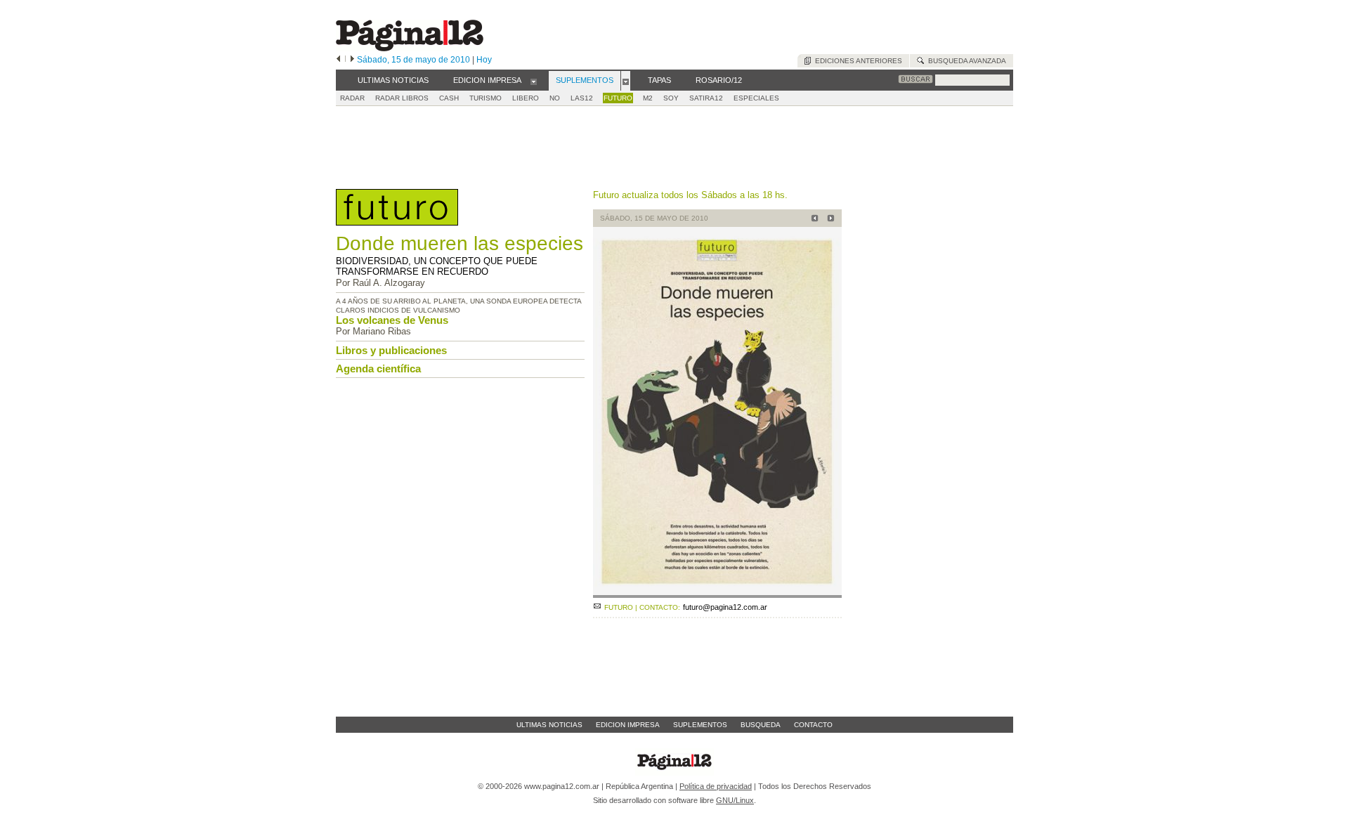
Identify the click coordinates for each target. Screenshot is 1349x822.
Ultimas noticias (549, 725)
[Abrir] (533, 81)
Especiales (756, 98)
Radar (352, 98)
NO (554, 98)
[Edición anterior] (338, 60)
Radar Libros (402, 98)
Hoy (484, 60)
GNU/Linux (735, 800)
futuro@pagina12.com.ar (725, 607)
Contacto (813, 725)
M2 (648, 98)
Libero (525, 98)
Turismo (485, 98)
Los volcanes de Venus (392, 320)
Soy (671, 98)
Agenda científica (378, 368)
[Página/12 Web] (409, 48)
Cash (449, 98)
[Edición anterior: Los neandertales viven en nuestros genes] (813, 219)
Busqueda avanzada (965, 61)
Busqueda (761, 725)
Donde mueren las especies (459, 243)
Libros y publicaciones (391, 350)
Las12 (582, 98)
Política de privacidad (715, 786)
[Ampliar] (717, 592)
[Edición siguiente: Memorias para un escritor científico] (829, 219)
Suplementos (700, 725)
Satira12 (706, 98)
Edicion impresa (628, 725)
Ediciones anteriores (856, 61)
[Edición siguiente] (352, 60)
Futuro (618, 98)
